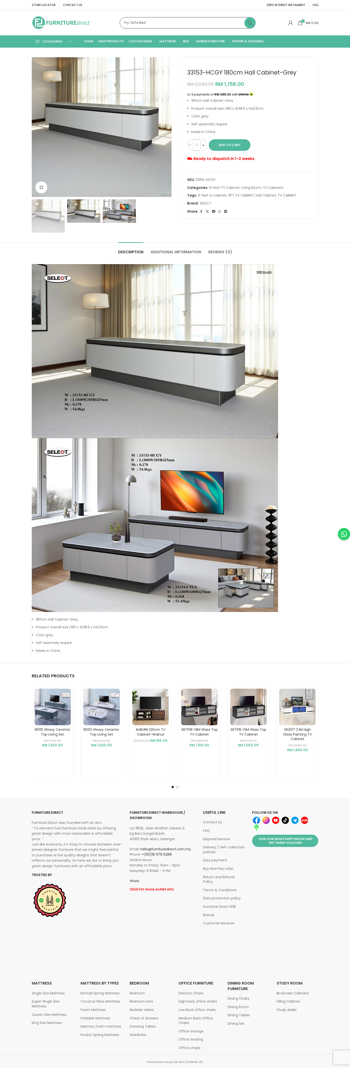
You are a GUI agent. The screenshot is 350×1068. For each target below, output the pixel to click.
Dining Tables (239, 1015)
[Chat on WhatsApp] (344, 534)
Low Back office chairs (197, 1009)
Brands (208, 915)
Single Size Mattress (48, 993)
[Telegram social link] (226, 211)
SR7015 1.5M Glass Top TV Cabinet (248, 732)
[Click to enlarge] (41, 187)
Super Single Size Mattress (46, 1004)
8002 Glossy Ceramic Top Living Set (101, 732)
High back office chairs (197, 1001)
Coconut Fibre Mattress (100, 1001)
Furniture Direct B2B (219, 906)
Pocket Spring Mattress (100, 1034)
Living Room (251, 187)
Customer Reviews (218, 923)
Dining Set (236, 1023)
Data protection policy (222, 898)
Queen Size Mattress (49, 1014)
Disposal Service (216, 839)
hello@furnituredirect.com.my (165, 849)
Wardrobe (138, 1034)
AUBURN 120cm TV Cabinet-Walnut (150, 732)
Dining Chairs (238, 998)
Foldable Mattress (95, 1018)
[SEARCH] (249, 22)
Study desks (287, 1009)
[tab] (130, 249)
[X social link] (207, 211)
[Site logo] (61, 22)
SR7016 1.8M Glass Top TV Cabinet (199, 732)
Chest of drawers (144, 1018)
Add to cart (229, 145)
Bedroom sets (141, 1001)
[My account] (290, 23)
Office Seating (190, 1039)
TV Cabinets (273, 187)
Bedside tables (142, 1009)
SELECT (205, 203)
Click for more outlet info (152, 889)
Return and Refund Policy (219, 879)
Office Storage (191, 1031)
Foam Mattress (93, 1009)
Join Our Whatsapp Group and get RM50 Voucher (285, 841)
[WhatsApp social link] (220, 211)
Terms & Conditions (219, 890)
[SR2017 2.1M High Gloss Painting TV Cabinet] (297, 707)
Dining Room (238, 1006)
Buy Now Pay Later (218, 868)
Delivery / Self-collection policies (224, 849)
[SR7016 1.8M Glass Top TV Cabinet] (199, 707)
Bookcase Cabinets (293, 993)
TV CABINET (287, 195)
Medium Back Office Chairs (195, 1020)
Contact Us (212, 822)
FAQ (206, 830)
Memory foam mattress (101, 1026)
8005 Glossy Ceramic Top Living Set (52, 732)
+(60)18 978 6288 (157, 854)
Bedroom (137, 993)
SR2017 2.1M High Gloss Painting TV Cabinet (297, 734)
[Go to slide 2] (177, 787)
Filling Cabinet (288, 1001)
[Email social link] (213, 211)
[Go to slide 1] (173, 787)
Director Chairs (191, 993)
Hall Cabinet (266, 195)
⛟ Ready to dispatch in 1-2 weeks (221, 158)
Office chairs (189, 1047)
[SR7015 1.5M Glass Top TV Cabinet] (248, 707)
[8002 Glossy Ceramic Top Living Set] (101, 707)
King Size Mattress (47, 1022)
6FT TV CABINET (241, 195)
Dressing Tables (143, 1026)
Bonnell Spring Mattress (100, 993)
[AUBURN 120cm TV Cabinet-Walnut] (150, 707)
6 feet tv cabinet (212, 195)
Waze (134, 880)
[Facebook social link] (201, 211)
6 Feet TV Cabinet (224, 187)
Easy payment (215, 860)
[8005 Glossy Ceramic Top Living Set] (52, 707)
